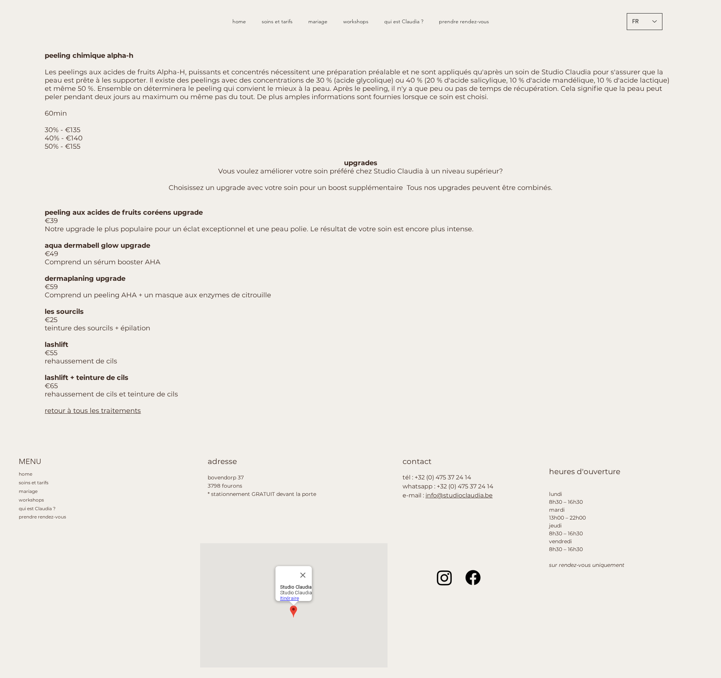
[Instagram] (444, 578)
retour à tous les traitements (93, 411)
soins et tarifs (33, 482)
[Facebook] (473, 578)
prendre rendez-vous (42, 517)
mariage (28, 491)
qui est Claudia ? (37, 508)
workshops (31, 500)
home (25, 474)
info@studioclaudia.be (459, 495)
